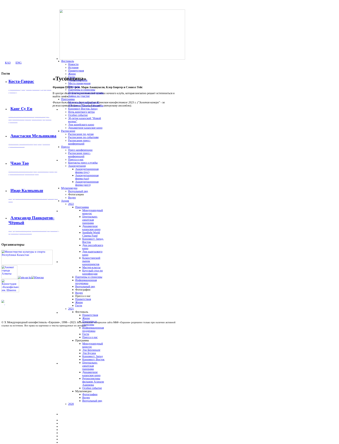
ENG (19, 62)
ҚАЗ (8, 62)
